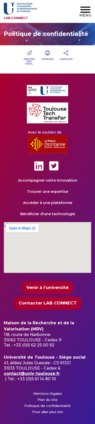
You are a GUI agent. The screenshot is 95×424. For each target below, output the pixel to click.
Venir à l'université (47, 287)
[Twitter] (54, 165)
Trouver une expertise (47, 191)
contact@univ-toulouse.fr (32, 373)
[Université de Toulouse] (47, 90)
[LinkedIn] (39, 165)
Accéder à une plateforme (47, 202)
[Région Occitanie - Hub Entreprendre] (47, 144)
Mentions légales (47, 393)
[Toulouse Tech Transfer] (47, 113)
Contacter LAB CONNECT (48, 302)
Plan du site (47, 400)
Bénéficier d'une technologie (47, 214)
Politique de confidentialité (47, 406)
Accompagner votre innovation (47, 180)
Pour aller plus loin (47, 412)
